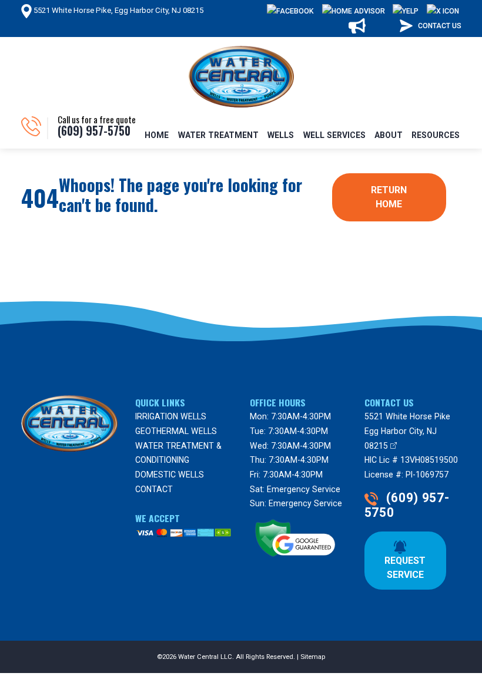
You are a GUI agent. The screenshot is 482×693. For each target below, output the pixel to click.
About (388, 135)
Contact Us (438, 26)
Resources (435, 135)
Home (157, 135)
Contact (154, 489)
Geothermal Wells (176, 431)
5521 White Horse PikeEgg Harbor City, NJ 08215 (407, 431)
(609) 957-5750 (406, 505)
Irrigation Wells (170, 416)
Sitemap (312, 657)
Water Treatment (218, 135)
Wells (280, 135)
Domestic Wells (169, 474)
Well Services (334, 135)
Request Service (406, 560)
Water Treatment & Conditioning (178, 453)
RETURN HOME (390, 197)
